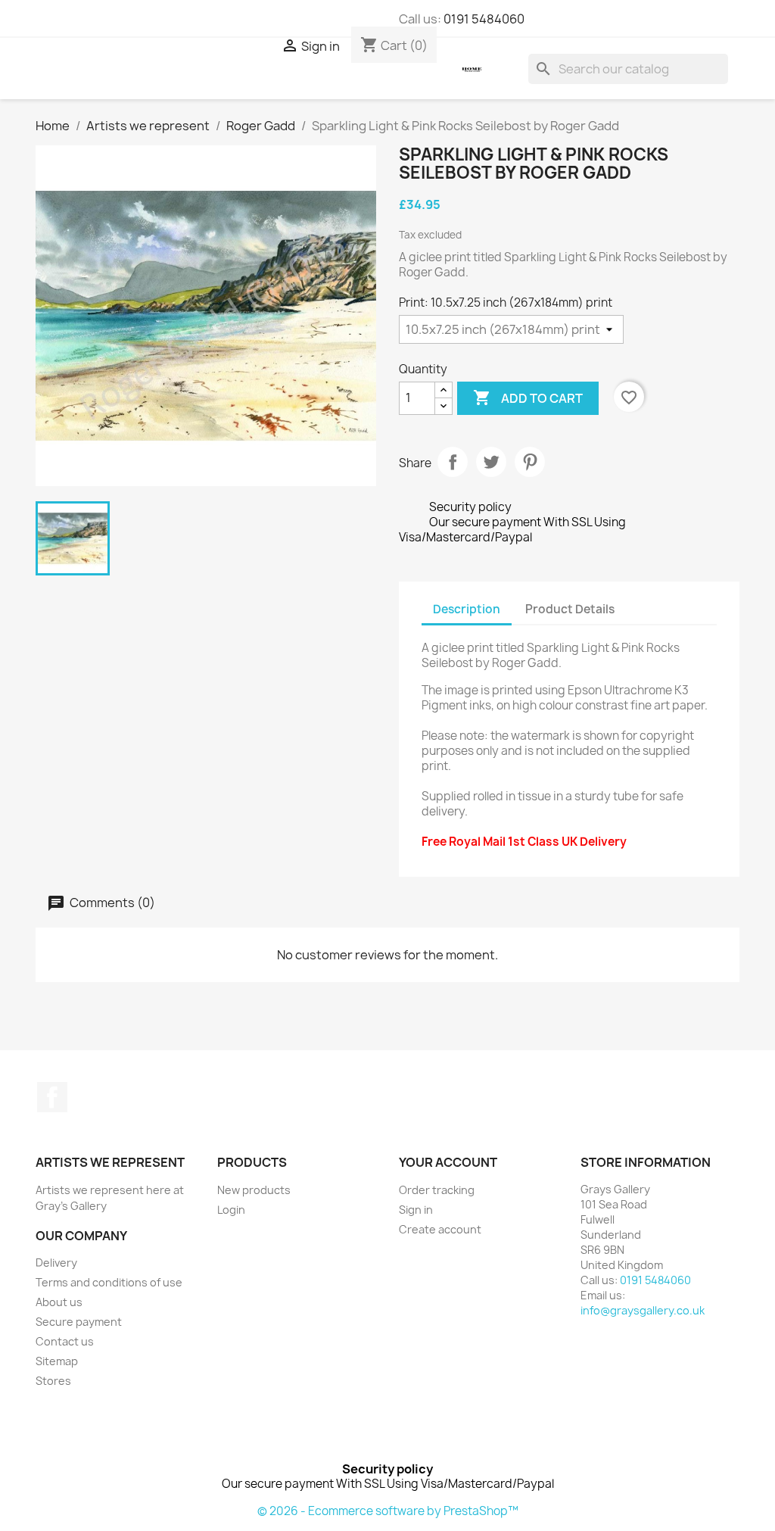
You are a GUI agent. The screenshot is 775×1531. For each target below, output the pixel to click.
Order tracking (437, 1190)
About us (59, 1302)
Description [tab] (466, 609)
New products (254, 1190)
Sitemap (57, 1361)
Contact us (65, 1341)
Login (231, 1209)
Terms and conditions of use (109, 1282)
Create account (440, 1229)
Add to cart (528, 397)
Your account (448, 1162)
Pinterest (530, 462)
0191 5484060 (484, 19)
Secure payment (79, 1321)
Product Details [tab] (570, 609)
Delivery (56, 1262)
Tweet (491, 462)
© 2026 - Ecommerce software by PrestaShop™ (387, 1511)
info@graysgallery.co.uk (642, 1310)
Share (452, 462)
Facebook (52, 1097)
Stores (53, 1381)
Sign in (416, 1209)
